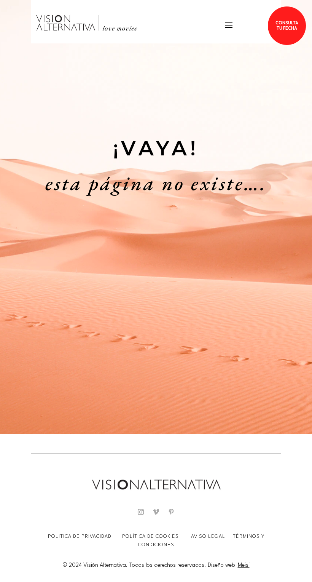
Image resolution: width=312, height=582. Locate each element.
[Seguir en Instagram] (141, 512)
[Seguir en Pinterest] (171, 512)
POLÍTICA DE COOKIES (150, 536)
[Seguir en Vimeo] (156, 512)
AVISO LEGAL (209, 536)
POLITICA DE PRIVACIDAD (80, 536)
